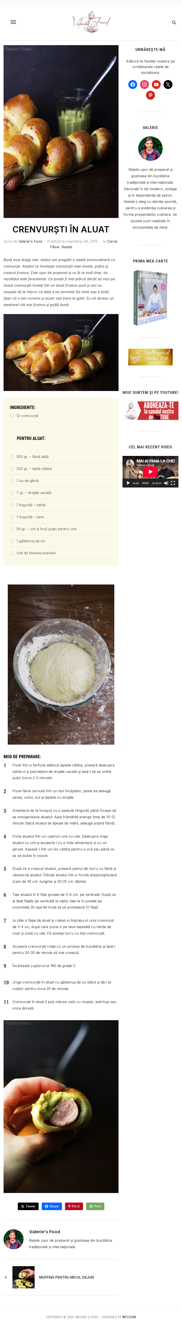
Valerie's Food (30, 241)
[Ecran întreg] (173, 483)
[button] (13, 22)
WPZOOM (129, 1317)
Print (97, 1206)
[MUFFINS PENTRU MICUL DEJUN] (23, 1277)
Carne (112, 241)
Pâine (54, 247)
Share (54, 1206)
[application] (150, 472)
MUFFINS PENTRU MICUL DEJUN (66, 1277)
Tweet (30, 1206)
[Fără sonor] (166, 483)
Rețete (66, 247)
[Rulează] (128, 483)
